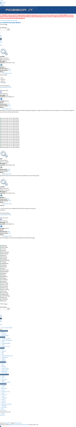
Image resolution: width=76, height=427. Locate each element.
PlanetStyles (18, 423)
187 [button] (1, 37)
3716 (9, 105)
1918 (8, 104)
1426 (8, 169)
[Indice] (18, 10)
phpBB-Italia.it (12, 424)
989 (8, 68)
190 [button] (1, 42)
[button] (0, 26)
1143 (9, 70)
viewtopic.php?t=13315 (5, 87)
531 (9, 171)
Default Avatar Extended (23, 424)
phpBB (7, 423)
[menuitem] (1, 0)
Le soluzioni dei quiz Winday (10, 22)
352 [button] (1, 45)
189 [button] (1, 40)
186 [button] (1, 36)
